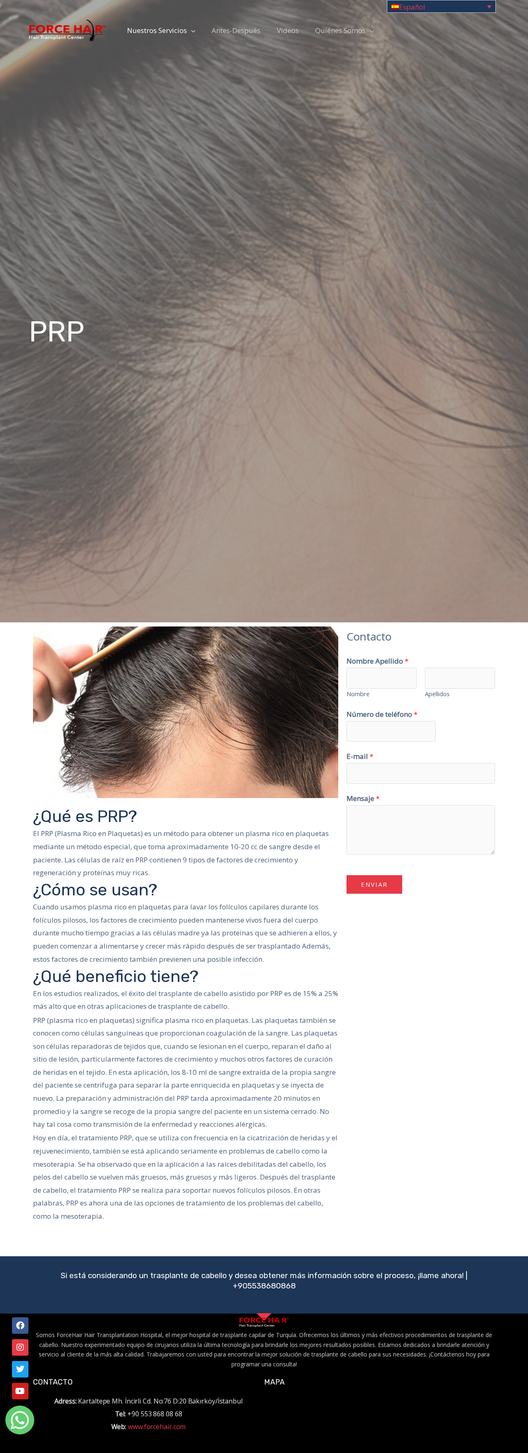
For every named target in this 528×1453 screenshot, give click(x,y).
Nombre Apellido (377, 661)
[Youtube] (20, 1391)
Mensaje (363, 798)
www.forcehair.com (157, 1426)
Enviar (374, 884)
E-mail (359, 756)
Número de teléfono (381, 714)
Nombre (358, 694)
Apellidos (437, 694)
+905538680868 (264, 1286)
